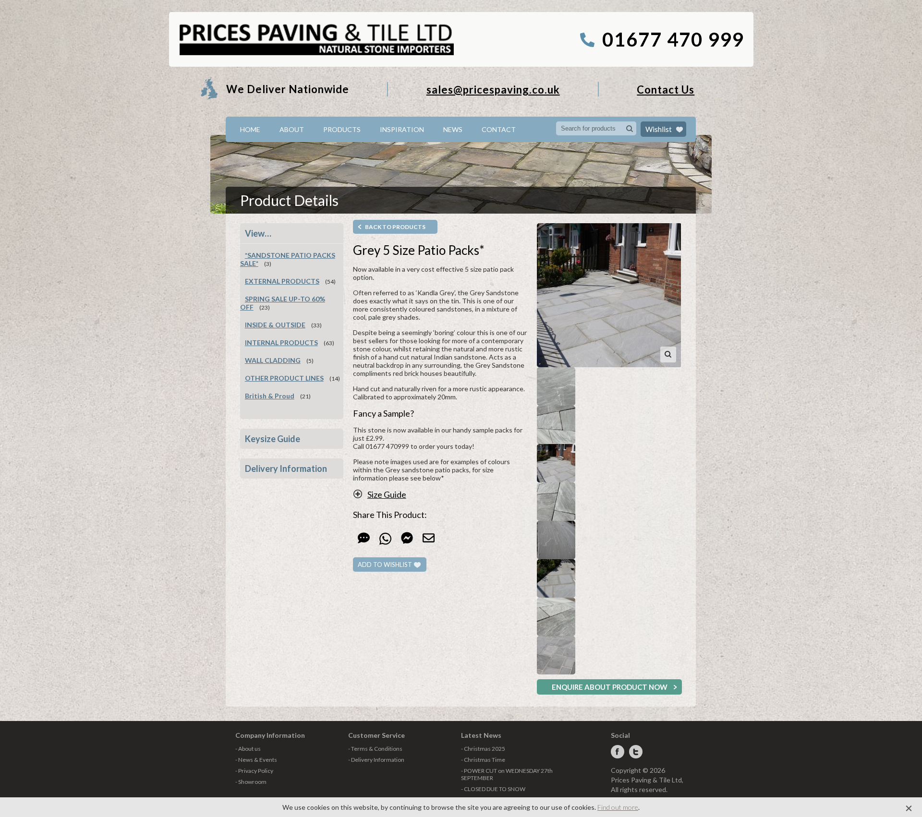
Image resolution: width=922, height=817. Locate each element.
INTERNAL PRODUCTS (281, 342)
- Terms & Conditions (375, 748)
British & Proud (269, 396)
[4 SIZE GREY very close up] (556, 386)
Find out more (617, 807)
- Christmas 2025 (483, 748)
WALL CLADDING (273, 360)
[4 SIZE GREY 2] (556, 425)
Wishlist (658, 129)
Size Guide (386, 494)
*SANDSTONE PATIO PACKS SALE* (287, 259)
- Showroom (251, 781)
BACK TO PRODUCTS (395, 226)
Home (250, 129)
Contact (499, 129)
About (291, 129)
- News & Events (256, 759)
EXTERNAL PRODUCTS (282, 281)
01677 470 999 (673, 39)
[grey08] (556, 578)
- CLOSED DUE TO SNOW (493, 789)
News (452, 129)
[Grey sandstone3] (556, 655)
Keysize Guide (272, 438)
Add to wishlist (385, 564)
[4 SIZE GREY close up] (556, 617)
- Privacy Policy (254, 770)
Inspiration (402, 129)
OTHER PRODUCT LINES (284, 378)
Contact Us (665, 89)
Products (342, 129)
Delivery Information (286, 468)
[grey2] (556, 540)
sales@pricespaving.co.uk (493, 89)
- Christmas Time (483, 759)
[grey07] (609, 295)
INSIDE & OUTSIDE (275, 325)
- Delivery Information (376, 759)
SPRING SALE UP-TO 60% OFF (282, 303)
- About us (248, 748)
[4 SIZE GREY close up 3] (556, 501)
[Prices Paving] (316, 53)
